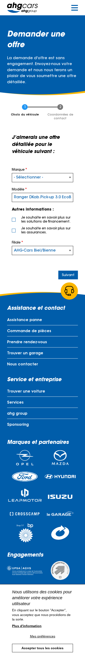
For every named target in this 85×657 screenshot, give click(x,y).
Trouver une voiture (26, 391)
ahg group (17, 414)
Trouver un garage (25, 353)
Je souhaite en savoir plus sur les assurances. (45, 230)
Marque (18, 170)
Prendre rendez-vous (27, 342)
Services (15, 403)
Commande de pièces (29, 331)
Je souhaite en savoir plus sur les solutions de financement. (45, 219)
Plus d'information (27, 626)
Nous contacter (22, 364)
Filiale (16, 242)
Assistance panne (24, 320)
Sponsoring (18, 425)
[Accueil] (22, 7)
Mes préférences (42, 636)
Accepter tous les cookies (42, 648)
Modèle (18, 189)
